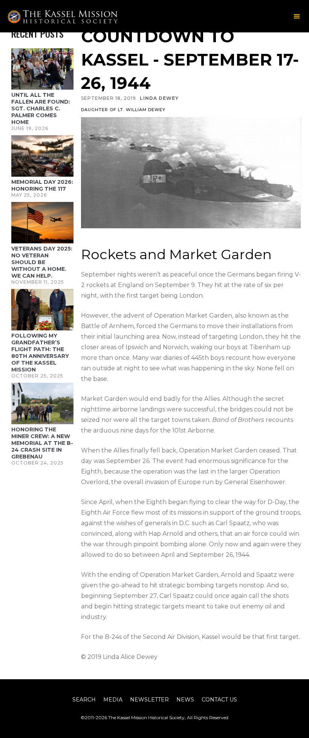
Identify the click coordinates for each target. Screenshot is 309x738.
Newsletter (149, 699)
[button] (296, 17)
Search (84, 699)
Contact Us (219, 699)
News (185, 699)
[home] (81, 16)
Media (112, 699)
